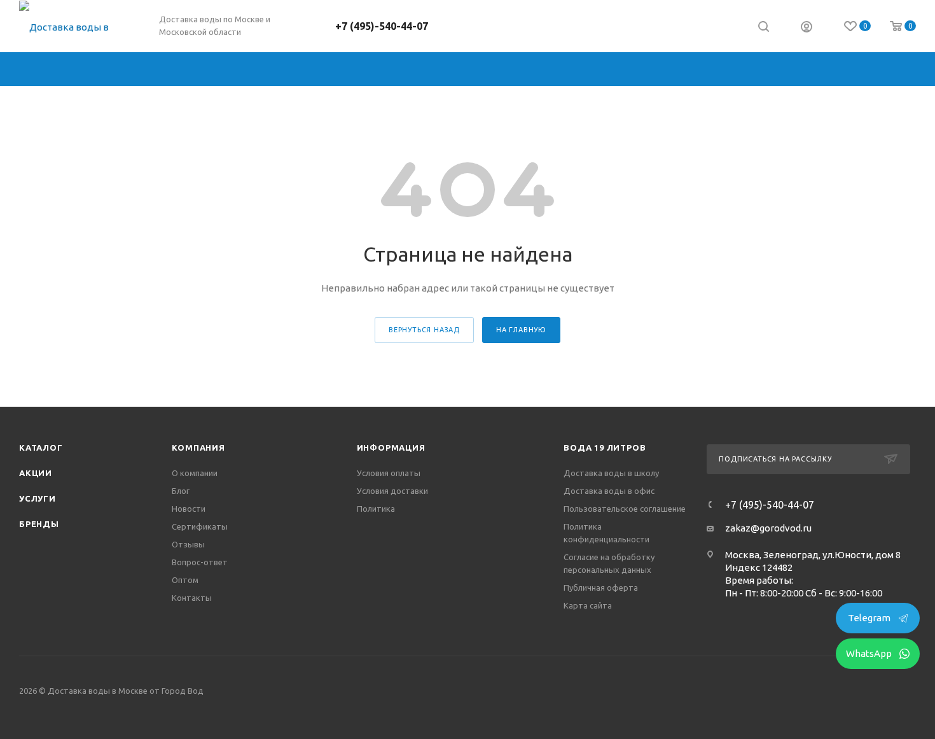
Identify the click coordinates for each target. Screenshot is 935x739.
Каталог (41, 447)
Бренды (39, 523)
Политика (376, 508)
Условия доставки (392, 490)
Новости (188, 508)
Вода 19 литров (605, 447)
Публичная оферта (601, 587)
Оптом (185, 579)
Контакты (192, 597)
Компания (198, 447)
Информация (391, 447)
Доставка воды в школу (611, 472)
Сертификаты (200, 526)
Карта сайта (588, 605)
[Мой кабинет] (806, 28)
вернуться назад (424, 330)
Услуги (37, 498)
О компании (195, 472)
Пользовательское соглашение (625, 508)
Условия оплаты (388, 472)
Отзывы (188, 544)
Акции (35, 472)
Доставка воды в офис (609, 490)
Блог (181, 490)
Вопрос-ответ (200, 562)
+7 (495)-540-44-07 (381, 26)
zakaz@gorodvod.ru (768, 528)
